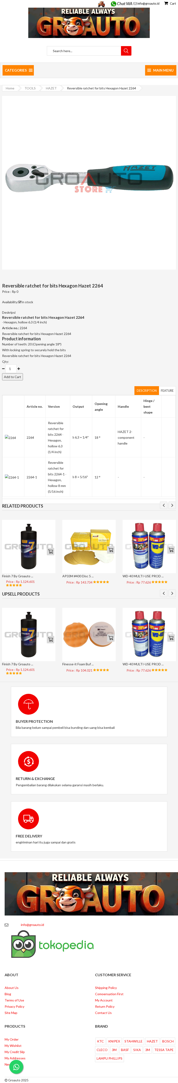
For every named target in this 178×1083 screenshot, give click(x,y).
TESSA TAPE (164, 1050)
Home (10, 88)
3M (114, 1050)
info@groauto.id (148, 3)
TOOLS (30, 88)
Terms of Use (14, 1000)
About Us (12, 988)
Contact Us (103, 1013)
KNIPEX (114, 1041)
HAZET (51, 88)
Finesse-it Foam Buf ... (78, 664)
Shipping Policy (106, 988)
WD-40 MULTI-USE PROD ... (143, 576)
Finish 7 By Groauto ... (17, 576)
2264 (30, 437)
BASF (125, 1050)
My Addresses (15, 1058)
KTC (100, 1041)
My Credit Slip (15, 1052)
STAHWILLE (133, 1041)
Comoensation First (109, 994)
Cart (172, 3)
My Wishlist (13, 1046)
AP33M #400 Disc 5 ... (78, 576)
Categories (16, 70)
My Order (12, 1039)
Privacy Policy (14, 1006)
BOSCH (168, 1041)
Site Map (11, 1013)
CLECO (102, 1050)
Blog (8, 994)
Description (147, 390)
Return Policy (104, 1006)
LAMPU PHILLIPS (109, 1058)
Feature (167, 390)
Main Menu (163, 70)
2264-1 (32, 477)
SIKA (137, 1050)
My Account (104, 1000)
